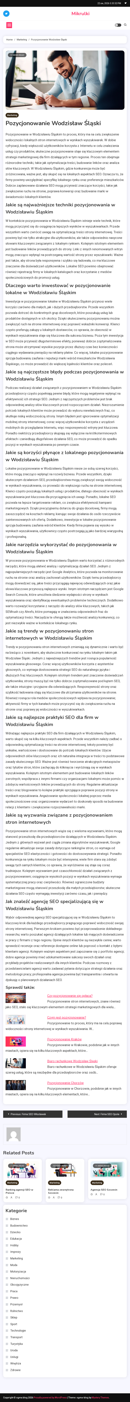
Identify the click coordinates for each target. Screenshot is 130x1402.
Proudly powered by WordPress (50, 1397)
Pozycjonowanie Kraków (64, 1039)
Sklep (13, 1317)
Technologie (18, 1330)
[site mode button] (118, 25)
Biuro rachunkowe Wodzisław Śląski (72, 1061)
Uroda (14, 1350)
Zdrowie (15, 1370)
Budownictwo (19, 1225)
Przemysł (16, 1304)
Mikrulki (81, 13)
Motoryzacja (18, 1271)
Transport (16, 1337)
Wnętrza (15, 1363)
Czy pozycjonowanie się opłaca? (70, 996)
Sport (13, 1324)
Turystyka (16, 1343)
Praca (13, 1291)
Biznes (14, 1219)
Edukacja (16, 1238)
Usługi (14, 1357)
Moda (13, 1265)
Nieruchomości (20, 1278)
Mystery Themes (100, 1397)
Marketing (12, 115)
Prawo (14, 1297)
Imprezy (15, 1251)
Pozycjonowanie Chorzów (65, 1083)
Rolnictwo (16, 1311)
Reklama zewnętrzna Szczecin (61, 1191)
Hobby (14, 1245)
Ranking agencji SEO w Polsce (19, 1191)
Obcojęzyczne (19, 1284)
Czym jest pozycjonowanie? (66, 1017)
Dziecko (15, 1232)
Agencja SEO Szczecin (104, 1189)
